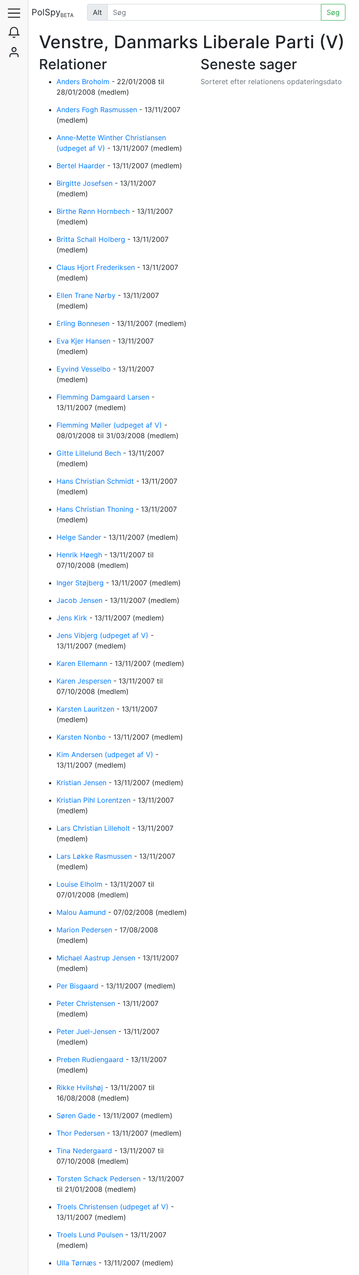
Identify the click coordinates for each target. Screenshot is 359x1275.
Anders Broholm (84, 81)
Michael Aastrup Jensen (96, 957)
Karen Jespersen (84, 680)
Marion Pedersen (85, 929)
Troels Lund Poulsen (90, 1234)
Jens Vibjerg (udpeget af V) (103, 635)
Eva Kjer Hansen (84, 340)
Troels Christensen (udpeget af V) (113, 1206)
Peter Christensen (86, 1003)
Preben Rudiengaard (91, 1059)
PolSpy (53, 12)
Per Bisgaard (78, 985)
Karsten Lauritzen (86, 709)
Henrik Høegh (80, 554)
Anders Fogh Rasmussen (97, 109)
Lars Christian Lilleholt (94, 828)
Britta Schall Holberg (91, 239)
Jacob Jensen (80, 600)
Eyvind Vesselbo (84, 369)
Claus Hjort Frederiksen (96, 267)
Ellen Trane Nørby (87, 295)
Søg (333, 12)
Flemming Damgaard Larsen (103, 397)
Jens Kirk (72, 617)
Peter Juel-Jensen (87, 1031)
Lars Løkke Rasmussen (95, 856)
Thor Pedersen (81, 1133)
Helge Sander (79, 537)
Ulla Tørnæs (77, 1262)
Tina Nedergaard (85, 1150)
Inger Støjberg (81, 582)
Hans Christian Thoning (96, 509)
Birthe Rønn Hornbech (94, 211)
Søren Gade (77, 1115)
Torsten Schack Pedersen (99, 1178)
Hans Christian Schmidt (96, 481)
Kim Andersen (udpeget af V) (105, 754)
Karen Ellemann (82, 663)
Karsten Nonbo (82, 737)
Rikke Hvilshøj (80, 1087)
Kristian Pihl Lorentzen (94, 800)
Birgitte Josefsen (85, 183)
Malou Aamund (82, 912)
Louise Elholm (80, 884)
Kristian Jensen (82, 782)
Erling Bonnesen (84, 323)
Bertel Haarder (81, 165)
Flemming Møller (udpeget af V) (110, 425)
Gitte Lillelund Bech (89, 453)
